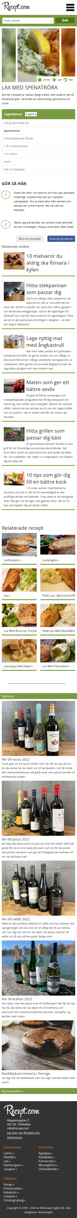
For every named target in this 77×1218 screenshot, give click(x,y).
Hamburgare (12, 1165)
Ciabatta (9, 1196)
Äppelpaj (44, 1153)
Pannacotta (46, 1161)
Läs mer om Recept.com (23, 1133)
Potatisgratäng (14, 1200)
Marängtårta (47, 1165)
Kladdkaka (45, 1157)
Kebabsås (10, 1192)
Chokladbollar (47, 1169)
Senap (8, 1184)
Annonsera (14, 1137)
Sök (65, 20)
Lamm (8, 1153)
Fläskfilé (9, 1157)
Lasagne (9, 1169)
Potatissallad (12, 1188)
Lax (6, 1161)
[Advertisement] (36, 678)
